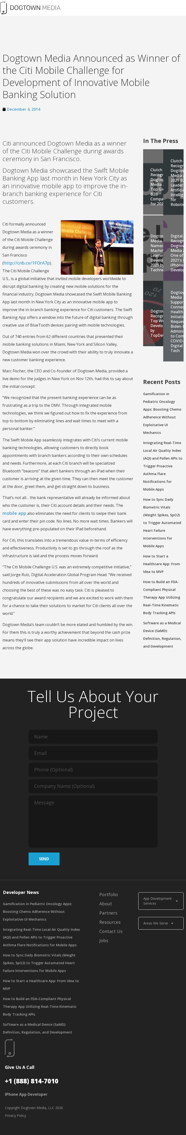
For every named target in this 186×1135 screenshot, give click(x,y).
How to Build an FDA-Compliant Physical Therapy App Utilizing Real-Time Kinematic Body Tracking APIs (161, 597)
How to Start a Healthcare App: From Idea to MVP (161, 564)
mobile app (14, 513)
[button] (125, 8)
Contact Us (111, 931)
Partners (108, 913)
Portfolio (108, 894)
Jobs (103, 940)
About (105, 904)
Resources (110, 922)
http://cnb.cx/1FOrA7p (27, 263)
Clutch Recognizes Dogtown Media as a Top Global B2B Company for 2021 (160, 186)
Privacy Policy (15, 1115)
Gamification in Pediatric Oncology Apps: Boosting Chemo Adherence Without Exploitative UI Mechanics (37, 911)
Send (44, 858)
